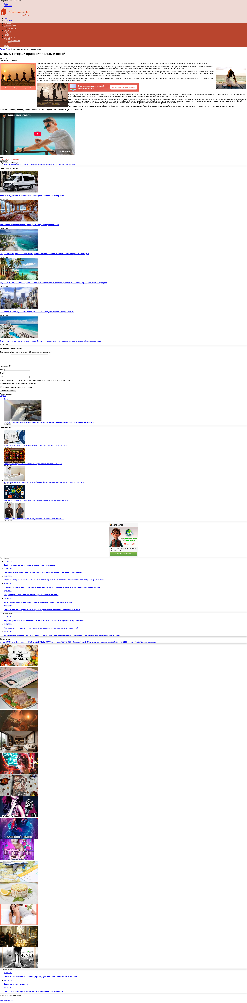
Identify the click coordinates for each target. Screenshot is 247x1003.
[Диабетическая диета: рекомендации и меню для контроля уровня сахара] (19, 665)
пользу (11, 159)
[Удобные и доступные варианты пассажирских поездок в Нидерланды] (19, 192)
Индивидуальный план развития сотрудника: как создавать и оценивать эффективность (35, 445)
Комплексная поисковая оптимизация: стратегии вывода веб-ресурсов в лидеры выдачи (36, 500)
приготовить (147, 642)
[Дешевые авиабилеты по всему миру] (19, 881)
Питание (7, 32)
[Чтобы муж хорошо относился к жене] (19, 924)
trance (71, 642)
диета (88, 641)
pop (52, 642)
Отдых (6, 30)
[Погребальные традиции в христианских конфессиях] (19, 946)
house (30, 641)
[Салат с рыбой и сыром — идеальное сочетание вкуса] (19, 903)
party (48, 641)
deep (13, 642)
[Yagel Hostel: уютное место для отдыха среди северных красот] (19, 221)
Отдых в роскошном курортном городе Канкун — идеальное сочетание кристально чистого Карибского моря (50, 341)
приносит (17, 159)
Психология (12, 28)
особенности (116, 642)
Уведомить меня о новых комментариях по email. (20, 384)
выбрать (80, 642)
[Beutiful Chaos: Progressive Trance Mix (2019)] (19, 773)
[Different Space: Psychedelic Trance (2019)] (19, 838)
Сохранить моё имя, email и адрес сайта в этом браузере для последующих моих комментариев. (37, 380)
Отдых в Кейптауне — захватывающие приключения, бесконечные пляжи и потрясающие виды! (44, 254)
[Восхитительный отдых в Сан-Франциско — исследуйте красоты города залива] (19, 308)
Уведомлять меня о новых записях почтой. (17, 387)
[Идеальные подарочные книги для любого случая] (19, 795)
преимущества (136, 642)
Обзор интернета (14, 41)
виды (75, 642)
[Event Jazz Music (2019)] (19, 817)
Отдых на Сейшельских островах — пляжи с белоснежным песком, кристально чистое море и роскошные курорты (53, 283)
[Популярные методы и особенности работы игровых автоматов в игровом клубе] (14, 462)
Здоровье (8, 27)
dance (8, 642)
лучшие (101, 642)
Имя (2, 369)
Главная (3, 49)
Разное (7, 39)
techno (64, 642)
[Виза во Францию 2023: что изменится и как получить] (19, 687)
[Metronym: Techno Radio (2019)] (19, 968)
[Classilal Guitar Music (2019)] (19, 730)
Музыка (10, 42)
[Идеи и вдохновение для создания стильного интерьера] (19, 752)
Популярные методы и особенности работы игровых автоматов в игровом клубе (33, 464)
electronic (23, 642)
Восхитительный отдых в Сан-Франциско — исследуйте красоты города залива (37, 312)
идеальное (95, 642)
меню (105, 642)
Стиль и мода (9, 37)
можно (109, 642)
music (41, 641)
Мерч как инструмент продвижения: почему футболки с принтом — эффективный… (34, 519)
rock (54, 642)
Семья (6, 35)
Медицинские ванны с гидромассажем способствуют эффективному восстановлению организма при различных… (45, 482)
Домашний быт (10, 25)
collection (2, 642)
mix (36, 642)
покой (7, 159)
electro (17, 642)
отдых (2, 159)
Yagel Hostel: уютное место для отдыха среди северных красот (29, 225)
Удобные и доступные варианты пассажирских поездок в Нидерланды (32, 196)
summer (59, 642)
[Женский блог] (15, 15)
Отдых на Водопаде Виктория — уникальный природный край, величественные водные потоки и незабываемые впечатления (49, 422)
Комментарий (5, 366)
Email (2, 373)
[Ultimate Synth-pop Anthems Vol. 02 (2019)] (17, 860)
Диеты (6, 34)
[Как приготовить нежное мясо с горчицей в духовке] (19, 709)
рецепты (153, 642)
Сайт (2, 376)
